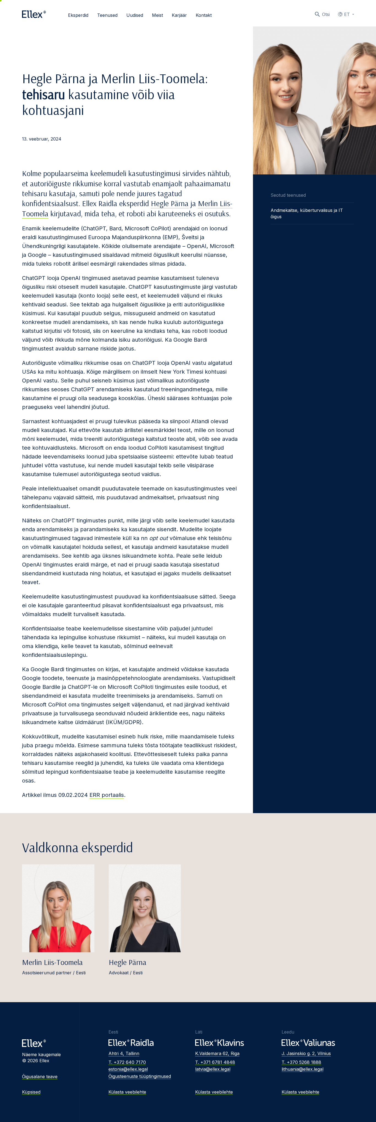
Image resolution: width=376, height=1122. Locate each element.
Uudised (134, 15)
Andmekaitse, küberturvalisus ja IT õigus (307, 213)
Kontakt (204, 15)
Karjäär (179, 15)
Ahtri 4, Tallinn (123, 1053)
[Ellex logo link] (34, 14)
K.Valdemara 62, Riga (217, 1053)
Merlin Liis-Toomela (52, 962)
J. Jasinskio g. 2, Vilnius (306, 1053)
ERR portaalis (106, 795)
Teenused (107, 15)
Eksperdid (78, 15)
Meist (157, 15)
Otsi (326, 14)
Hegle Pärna (170, 203)
